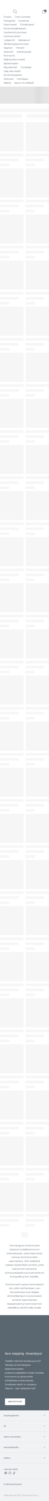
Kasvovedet (10, 25)
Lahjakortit (9, 40)
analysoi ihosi (15, 1402)
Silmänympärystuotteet (16, 44)
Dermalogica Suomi (30, 1496)
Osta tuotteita (22, 17)
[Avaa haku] (15, 11)
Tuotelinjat (26, 67)
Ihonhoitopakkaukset (15, 29)
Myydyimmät (10, 67)
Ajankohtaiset (11, 63)
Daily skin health (12, 71)
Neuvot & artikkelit (24, 83)
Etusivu (7, 17)
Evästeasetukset (13, 1484)
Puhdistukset (27, 25)
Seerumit (8, 52)
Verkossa (8, 79)
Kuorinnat (24, 21)
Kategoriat (9, 21)
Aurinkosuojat (24, 52)
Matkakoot (24, 40)
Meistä (7, 83)
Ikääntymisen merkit (14, 60)
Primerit (20, 48)
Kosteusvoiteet (12, 36)
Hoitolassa (22, 79)
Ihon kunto (9, 56)
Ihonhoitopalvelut (13, 75)
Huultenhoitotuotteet (15, 32)
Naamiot (8, 48)
